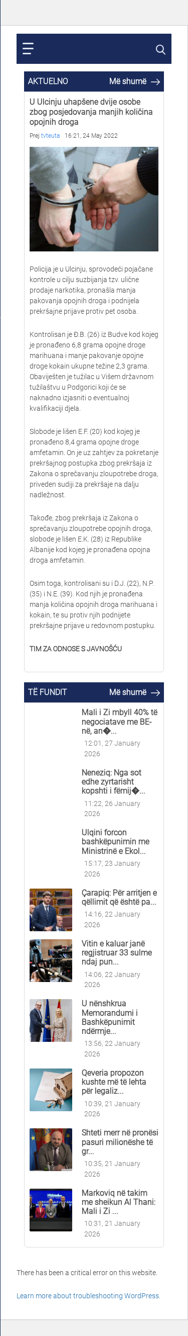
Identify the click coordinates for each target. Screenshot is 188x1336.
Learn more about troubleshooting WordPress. (88, 1296)
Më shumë (128, 81)
